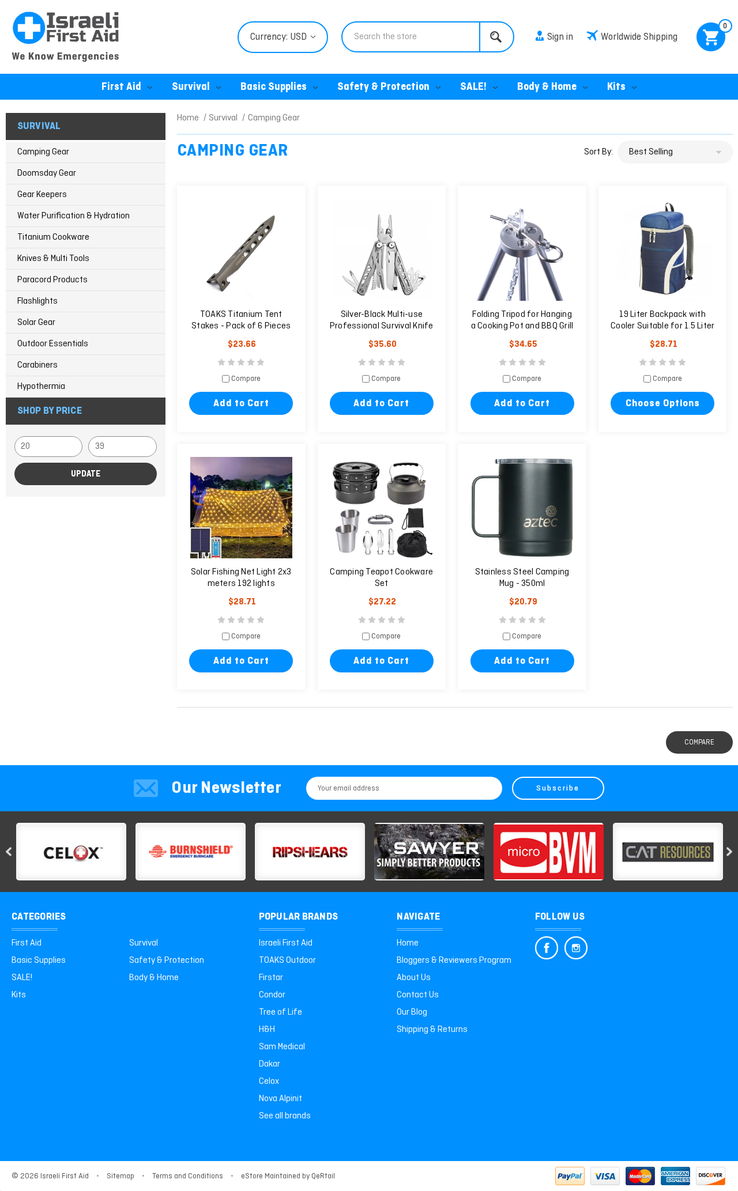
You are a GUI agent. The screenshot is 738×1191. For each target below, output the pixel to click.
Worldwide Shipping (639, 37)
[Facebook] (546, 947)
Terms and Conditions (187, 1176)
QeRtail (323, 1176)
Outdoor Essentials (52, 344)
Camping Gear (43, 152)
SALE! (473, 87)
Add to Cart (241, 404)
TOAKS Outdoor (287, 960)
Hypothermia (41, 386)
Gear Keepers (42, 195)
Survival (191, 87)
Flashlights (37, 301)
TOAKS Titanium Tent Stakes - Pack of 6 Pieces (241, 320)
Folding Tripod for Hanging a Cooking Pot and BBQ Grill (522, 320)
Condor (272, 995)
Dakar (269, 1064)
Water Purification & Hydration (73, 216)
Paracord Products (52, 280)
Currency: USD (279, 37)
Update (85, 474)
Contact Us (418, 995)
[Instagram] (576, 947)
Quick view (241, 250)
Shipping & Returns (432, 1029)
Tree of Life (280, 1012)
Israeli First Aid (285, 943)
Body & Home (547, 87)
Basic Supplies (273, 87)
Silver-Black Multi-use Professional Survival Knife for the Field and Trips (382, 326)
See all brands (285, 1116)
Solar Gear (36, 322)
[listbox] (675, 152)
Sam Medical (282, 1047)
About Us (414, 978)
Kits (616, 87)
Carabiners (37, 365)
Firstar (271, 978)
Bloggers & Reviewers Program (454, 960)
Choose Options (663, 404)
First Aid (121, 87)
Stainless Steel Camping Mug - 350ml (522, 577)
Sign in (560, 37)
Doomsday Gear (46, 173)
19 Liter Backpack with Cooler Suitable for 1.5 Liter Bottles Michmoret (662, 326)
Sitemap (120, 1176)
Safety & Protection (383, 87)
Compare (245, 379)
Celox (269, 1081)
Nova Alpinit (280, 1099)
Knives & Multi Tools (53, 258)
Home (408, 943)
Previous (9, 852)
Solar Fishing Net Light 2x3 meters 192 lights (241, 577)
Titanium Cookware (53, 237)
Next (729, 852)
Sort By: (598, 152)
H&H (267, 1029)
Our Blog (412, 1012)
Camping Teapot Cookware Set (381, 577)
